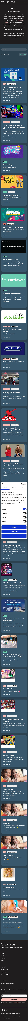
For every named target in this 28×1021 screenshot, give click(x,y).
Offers (2, 960)
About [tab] (23, 487)
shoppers (20, 20)
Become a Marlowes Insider (7, 983)
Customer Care (5, 974)
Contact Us (4, 981)
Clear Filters (23, 54)
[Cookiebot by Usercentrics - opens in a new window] (21, 484)
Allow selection (14, 531)
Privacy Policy (17, 1002)
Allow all (14, 527)
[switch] (25, 513)
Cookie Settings (5, 1016)
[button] (25, 2)
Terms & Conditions (5, 1018)
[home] (8, 2)
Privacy (18, 1016)
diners (6, 22)
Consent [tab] (5, 487)
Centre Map (4, 972)
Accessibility (12, 1016)
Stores (2, 953)
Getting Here (4, 967)
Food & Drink (4, 955)
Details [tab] (14, 487)
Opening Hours (4, 969)
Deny (14, 535)
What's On (3, 958)
